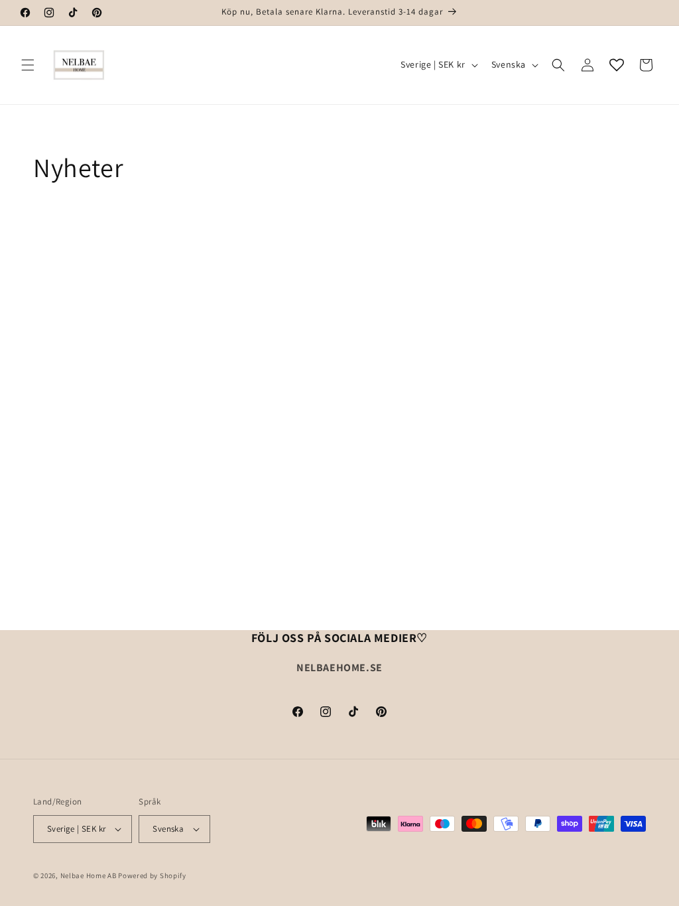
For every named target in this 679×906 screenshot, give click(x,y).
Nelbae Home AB (88, 875)
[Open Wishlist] (616, 65)
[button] (27, 65)
